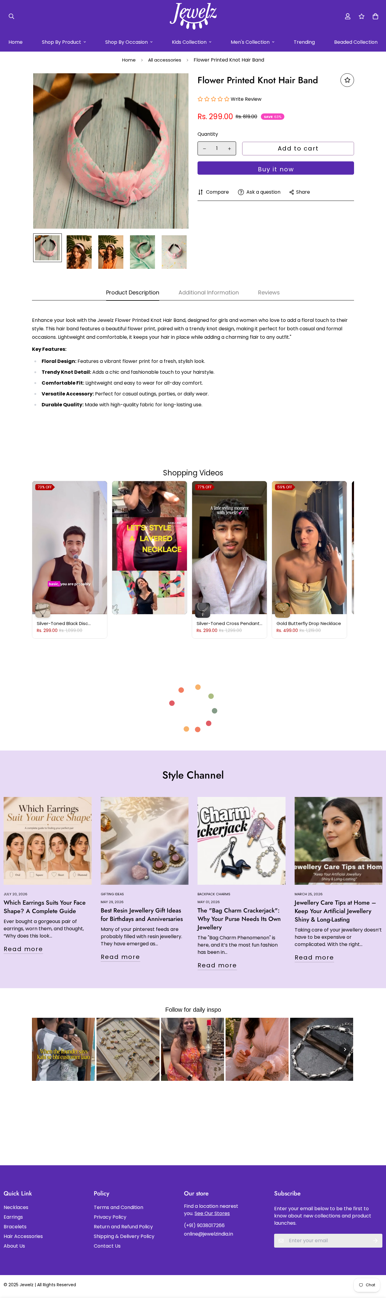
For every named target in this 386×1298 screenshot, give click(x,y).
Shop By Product (61, 42)
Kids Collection (189, 42)
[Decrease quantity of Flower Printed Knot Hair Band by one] (204, 149)
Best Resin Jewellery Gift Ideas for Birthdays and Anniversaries (142, 914)
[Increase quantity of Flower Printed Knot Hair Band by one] (229, 149)
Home (129, 60)
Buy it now (276, 169)
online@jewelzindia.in (208, 1233)
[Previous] (41, 1049)
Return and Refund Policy (123, 1226)
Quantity (208, 134)
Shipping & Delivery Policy (124, 1236)
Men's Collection (250, 42)
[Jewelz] (193, 16)
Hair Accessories (23, 1236)
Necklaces (16, 1207)
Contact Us (107, 1245)
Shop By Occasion (126, 42)
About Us (14, 1245)
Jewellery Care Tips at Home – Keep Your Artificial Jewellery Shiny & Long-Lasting (335, 911)
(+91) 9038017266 (204, 1225)
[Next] (345, 1049)
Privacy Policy (110, 1217)
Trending (304, 42)
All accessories (164, 60)
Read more (23, 949)
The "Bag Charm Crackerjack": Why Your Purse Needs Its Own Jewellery (239, 919)
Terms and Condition (118, 1207)
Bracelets (15, 1226)
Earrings (13, 1217)
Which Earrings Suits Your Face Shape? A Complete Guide (45, 907)
